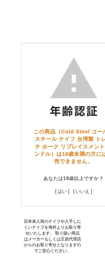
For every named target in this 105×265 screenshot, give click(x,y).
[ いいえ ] (82, 191)
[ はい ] (62, 191)
